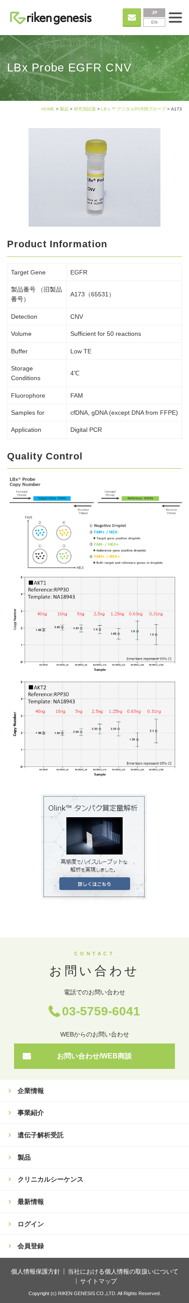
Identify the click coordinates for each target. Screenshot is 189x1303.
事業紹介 (31, 1112)
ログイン (31, 1224)
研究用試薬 (85, 109)
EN (154, 22)
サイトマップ (98, 1281)
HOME (48, 109)
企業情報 (31, 1090)
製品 (64, 109)
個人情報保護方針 (35, 1271)
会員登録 (31, 1246)
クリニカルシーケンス (51, 1179)
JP (154, 12)
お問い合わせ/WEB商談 (94, 1056)
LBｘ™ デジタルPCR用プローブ (133, 109)
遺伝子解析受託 (41, 1135)
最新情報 (31, 1201)
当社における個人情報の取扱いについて (123, 1271)
